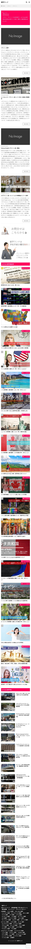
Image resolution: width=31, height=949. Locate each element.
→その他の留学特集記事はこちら (8, 898)
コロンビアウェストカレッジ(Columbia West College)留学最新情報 (22, 705)
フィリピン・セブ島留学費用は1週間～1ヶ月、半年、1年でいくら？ (14, 579)
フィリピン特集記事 (26, 561)
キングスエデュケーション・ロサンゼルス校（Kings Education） (22, 725)
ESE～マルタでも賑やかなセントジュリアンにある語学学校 (23, 836)
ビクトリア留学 (24, 919)
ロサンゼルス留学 (19, 911)
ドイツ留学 (4, 927)
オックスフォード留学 (7, 923)
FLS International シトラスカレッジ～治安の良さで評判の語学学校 (23, 715)
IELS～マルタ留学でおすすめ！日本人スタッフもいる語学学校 (22, 826)
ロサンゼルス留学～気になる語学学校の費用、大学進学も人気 (14, 410)
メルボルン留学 (21, 932)
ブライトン (15, 6)
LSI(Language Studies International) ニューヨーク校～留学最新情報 (22, 776)
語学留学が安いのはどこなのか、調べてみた (10, 285)
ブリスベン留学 (12, 932)
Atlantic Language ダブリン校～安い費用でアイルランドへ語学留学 (22, 858)
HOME (3, 6)
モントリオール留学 (6, 919)
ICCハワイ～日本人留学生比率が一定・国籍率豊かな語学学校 (23, 765)
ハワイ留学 (11, 914)
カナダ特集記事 (26, 435)
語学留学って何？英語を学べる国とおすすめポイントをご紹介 (14, 684)
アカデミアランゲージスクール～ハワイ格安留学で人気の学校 (22, 745)
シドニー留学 (5, 932)
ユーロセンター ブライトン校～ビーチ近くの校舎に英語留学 (15, 97)
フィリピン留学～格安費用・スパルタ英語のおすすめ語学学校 (14, 600)
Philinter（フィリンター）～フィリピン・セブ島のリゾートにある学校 (22, 878)
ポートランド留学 (22, 916)
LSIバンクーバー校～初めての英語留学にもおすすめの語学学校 (23, 796)
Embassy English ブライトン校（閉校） (10, 148)
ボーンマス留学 (13, 925)
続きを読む (26, 73)
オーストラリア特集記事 (25, 604)
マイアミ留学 (5, 914)
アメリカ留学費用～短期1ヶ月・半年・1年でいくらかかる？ (14, 368)
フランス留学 (22, 925)
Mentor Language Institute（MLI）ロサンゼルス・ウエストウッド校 (23, 736)
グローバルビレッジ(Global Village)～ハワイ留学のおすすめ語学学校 (23, 756)
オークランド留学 (17, 935)
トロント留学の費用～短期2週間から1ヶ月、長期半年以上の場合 (14, 515)
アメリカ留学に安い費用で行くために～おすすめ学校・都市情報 (14, 348)
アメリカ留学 (10, 911)
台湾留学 (12, 937)
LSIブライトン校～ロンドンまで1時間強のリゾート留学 (14, 195)
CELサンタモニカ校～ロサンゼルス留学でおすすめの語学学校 (23, 694)
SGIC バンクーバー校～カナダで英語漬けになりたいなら (23, 806)
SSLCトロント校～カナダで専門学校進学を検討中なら (23, 816)
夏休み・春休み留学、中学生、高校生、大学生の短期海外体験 (14, 663)
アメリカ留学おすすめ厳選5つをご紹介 (9, 327)
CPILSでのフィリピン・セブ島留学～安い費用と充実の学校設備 (23, 867)
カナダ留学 (4, 918)
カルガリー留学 (15, 919)
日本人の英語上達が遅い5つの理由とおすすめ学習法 (12, 642)
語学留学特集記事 (26, 268)
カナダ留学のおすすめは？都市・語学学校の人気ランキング (13, 473)
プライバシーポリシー (21, 909)
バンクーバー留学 (12, 918)
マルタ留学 (13, 928)
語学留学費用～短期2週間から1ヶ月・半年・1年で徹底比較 (13, 306)
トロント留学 (21, 918)
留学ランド (4, 2)
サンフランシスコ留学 (16, 913)
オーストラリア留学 (19, 930)
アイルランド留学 (6, 928)
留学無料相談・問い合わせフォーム (19, 907)
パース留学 (11, 934)
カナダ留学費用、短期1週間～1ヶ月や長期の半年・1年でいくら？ (15, 452)
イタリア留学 (19, 927)
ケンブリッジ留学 (17, 923)
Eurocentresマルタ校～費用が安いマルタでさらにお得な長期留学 (22, 847)
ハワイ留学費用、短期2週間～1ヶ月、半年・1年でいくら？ (13, 389)
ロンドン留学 (21, 921)
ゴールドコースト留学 (21, 934)
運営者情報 (4, 909)
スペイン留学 (11, 927)
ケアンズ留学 (5, 934)
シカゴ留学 (13, 916)
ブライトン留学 (5, 47)
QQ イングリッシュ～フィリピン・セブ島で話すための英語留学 (22, 888)
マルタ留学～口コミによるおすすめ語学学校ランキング (13, 557)
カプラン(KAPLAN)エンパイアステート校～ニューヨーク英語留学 (23, 786)
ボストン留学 (26, 913)
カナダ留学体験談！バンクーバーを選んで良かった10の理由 (14, 494)
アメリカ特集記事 (26, 330)
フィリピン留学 (5, 937)
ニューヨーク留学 (6, 913)
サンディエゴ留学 (6, 916)
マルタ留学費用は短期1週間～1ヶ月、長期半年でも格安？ (13, 536)
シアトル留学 (19, 914)
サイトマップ (11, 909)
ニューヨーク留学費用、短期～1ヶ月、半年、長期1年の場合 (14, 431)
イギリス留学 (13, 921)
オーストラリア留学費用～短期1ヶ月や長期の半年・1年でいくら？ (15, 621)
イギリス (9, 6)
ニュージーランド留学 (7, 935)
